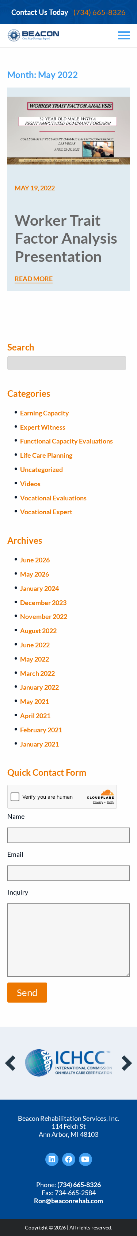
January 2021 (39, 744)
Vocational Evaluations (53, 498)
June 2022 (35, 645)
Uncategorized (41, 469)
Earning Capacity (44, 413)
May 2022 (34, 659)
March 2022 (37, 673)
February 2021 (41, 730)
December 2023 (43, 602)
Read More (34, 279)
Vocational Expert (46, 512)
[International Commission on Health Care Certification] (69, 1063)
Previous (12, 1063)
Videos (30, 484)
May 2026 (34, 574)
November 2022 (43, 616)
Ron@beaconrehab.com (68, 1201)
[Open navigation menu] (122, 35)
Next (124, 1063)
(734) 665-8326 (68, 12)
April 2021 (35, 716)
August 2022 (38, 631)
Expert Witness (42, 427)
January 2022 (39, 687)
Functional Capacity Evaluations (66, 441)
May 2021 (34, 701)
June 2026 (35, 560)
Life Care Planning (46, 455)
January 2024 (39, 588)
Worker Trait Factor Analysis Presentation (66, 238)
